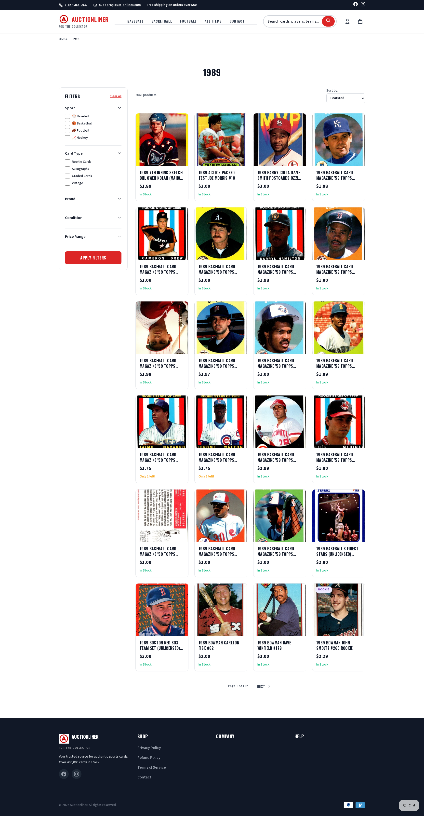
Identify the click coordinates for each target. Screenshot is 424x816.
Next (261, 686)
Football (188, 21)
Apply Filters (93, 257)
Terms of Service (151, 767)
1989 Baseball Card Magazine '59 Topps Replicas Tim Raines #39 (221, 554)
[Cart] (360, 21)
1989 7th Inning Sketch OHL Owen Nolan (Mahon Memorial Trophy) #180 (161, 178)
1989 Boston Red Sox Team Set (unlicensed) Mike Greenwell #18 (160, 648)
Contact (237, 21)
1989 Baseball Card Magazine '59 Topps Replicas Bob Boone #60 (338, 178)
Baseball (135, 21)
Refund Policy (148, 757)
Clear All (115, 96)
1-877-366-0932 (76, 4)
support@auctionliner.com (120, 4)
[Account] (347, 21)
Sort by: (332, 90)
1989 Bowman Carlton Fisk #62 (219, 645)
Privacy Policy (149, 747)
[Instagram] (363, 5)
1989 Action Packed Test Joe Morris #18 (217, 175)
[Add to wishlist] (168, 160)
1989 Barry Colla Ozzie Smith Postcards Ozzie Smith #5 (278, 178)
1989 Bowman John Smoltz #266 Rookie (334, 645)
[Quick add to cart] (180, 160)
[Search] (328, 21)
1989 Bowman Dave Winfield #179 (274, 645)
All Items (213, 21)
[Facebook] (355, 5)
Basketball (162, 21)
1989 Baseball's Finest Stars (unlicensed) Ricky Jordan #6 (337, 554)
